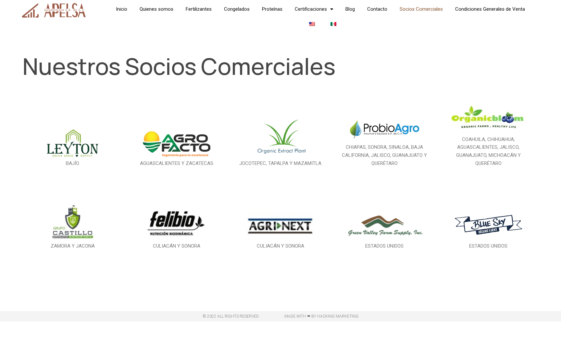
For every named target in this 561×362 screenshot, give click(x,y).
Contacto (377, 9)
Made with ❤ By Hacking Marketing (321, 316)
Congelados (237, 9)
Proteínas (272, 9)
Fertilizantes (199, 9)
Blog (350, 9)
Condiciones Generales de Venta (490, 9)
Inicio (121, 9)
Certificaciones (311, 9)
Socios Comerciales (421, 9)
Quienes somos (156, 9)
